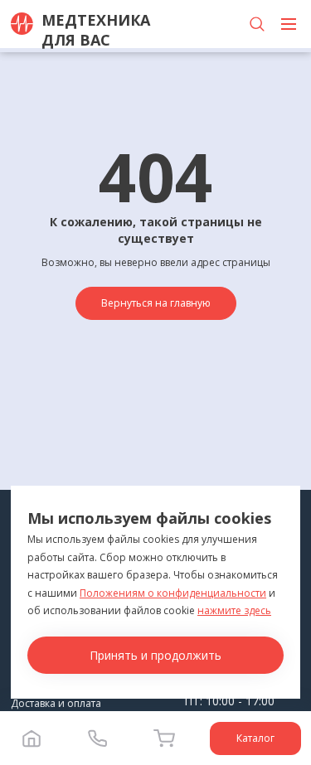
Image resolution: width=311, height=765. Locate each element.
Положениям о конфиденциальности (173, 593)
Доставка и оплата (56, 703)
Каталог (255, 738)
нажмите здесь (234, 610)
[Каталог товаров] (288, 24)
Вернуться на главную (156, 303)
